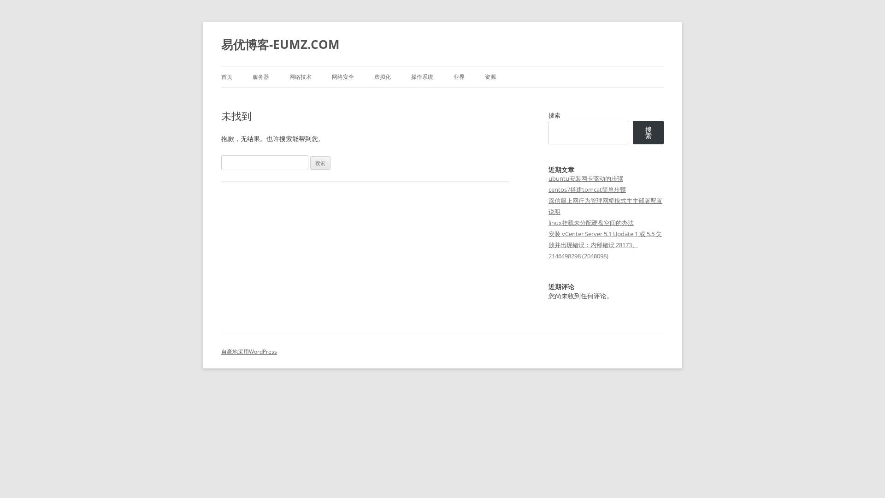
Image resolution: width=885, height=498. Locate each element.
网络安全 (343, 77)
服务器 (261, 77)
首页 (226, 77)
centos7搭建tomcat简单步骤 (587, 189)
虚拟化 (382, 77)
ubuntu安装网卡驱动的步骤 (586, 178)
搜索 (554, 115)
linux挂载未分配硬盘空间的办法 (591, 223)
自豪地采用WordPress (249, 352)
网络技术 (300, 77)
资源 (490, 77)
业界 (459, 77)
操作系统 (422, 77)
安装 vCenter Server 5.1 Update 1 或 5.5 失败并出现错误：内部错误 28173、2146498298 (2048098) (605, 245)
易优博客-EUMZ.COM (280, 44)
